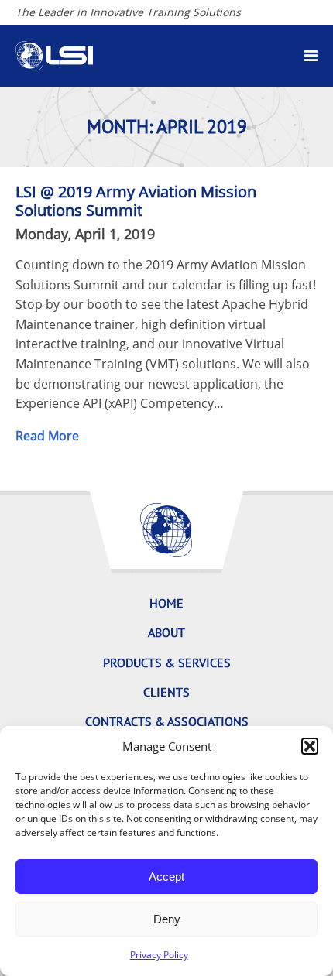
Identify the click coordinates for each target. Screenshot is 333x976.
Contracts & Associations (167, 721)
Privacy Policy (159, 954)
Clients (166, 692)
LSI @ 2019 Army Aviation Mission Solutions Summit (135, 201)
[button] (310, 746)
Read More (47, 435)
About (166, 632)
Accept (166, 876)
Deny (166, 919)
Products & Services (167, 662)
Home (166, 603)
